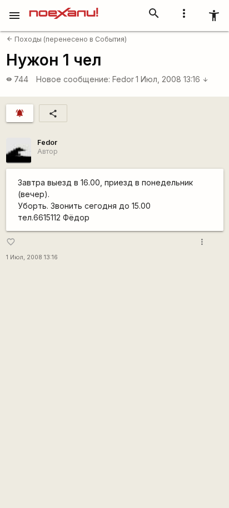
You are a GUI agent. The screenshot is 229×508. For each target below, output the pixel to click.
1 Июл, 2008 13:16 (172, 79)
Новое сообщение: (73, 79)
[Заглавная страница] (64, 8)
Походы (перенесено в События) (66, 39)
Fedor (123, 79)
